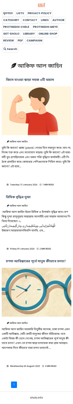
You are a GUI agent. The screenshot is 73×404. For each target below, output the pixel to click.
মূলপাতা (8, 13)
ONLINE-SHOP (48, 34)
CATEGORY (11, 20)
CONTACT (30, 20)
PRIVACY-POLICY (39, 13)
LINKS (45, 20)
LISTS (20, 13)
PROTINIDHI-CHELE (16, 27)
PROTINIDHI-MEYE (45, 27)
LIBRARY (29, 34)
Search (11, 49)
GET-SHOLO (11, 34)
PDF (20, 41)
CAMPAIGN (34, 41)
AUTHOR (58, 20)
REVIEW (8, 41)
